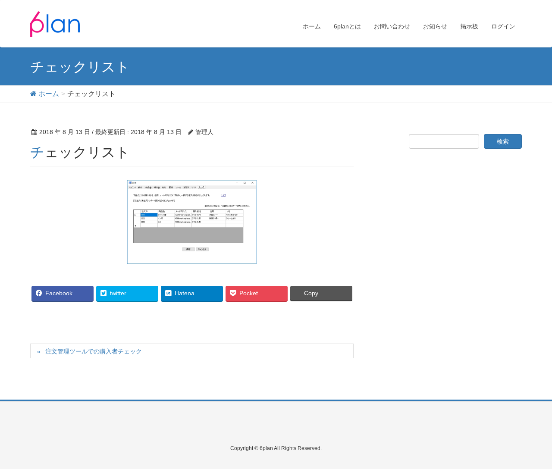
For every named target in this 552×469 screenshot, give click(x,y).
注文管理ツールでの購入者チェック (93, 351)
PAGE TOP (531, 447)
